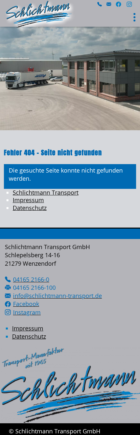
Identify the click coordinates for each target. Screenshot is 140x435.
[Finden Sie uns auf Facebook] (118, 5)
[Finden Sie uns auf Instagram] (129, 5)
